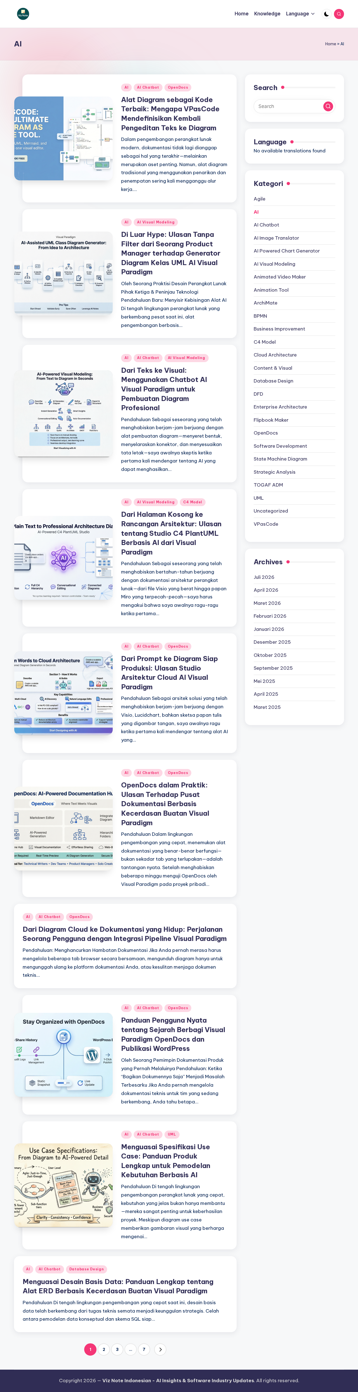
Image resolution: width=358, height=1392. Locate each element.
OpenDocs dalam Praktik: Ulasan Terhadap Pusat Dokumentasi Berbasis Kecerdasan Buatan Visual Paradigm (165, 804)
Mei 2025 (264, 681)
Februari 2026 (270, 616)
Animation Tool (271, 290)
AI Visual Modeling (156, 222)
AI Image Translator (276, 238)
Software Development (280, 446)
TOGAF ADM (268, 485)
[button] (160, 1349)
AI (126, 87)
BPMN (260, 316)
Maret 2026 (267, 603)
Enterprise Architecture (280, 407)
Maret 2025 (267, 707)
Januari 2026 (269, 629)
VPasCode (266, 524)
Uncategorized (271, 511)
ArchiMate (265, 303)
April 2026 (266, 590)
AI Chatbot (148, 87)
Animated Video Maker (280, 277)
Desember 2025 (272, 642)
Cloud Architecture (275, 355)
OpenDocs (178, 87)
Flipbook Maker (271, 420)
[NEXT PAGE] (160, 1349)
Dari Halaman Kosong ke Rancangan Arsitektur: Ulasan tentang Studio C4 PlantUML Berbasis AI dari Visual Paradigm (171, 533)
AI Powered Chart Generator (287, 251)
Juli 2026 (264, 577)
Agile (259, 199)
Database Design (86, 1269)
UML (172, 1134)
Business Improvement (279, 329)
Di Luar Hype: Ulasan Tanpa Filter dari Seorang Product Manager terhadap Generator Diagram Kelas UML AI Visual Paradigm (170, 253)
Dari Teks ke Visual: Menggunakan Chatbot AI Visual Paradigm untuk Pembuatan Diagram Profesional (164, 389)
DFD (258, 394)
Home (330, 43)
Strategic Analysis (275, 472)
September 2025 (273, 668)
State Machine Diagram (280, 459)
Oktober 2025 (270, 655)
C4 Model (192, 502)
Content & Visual (273, 368)
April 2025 (266, 694)
